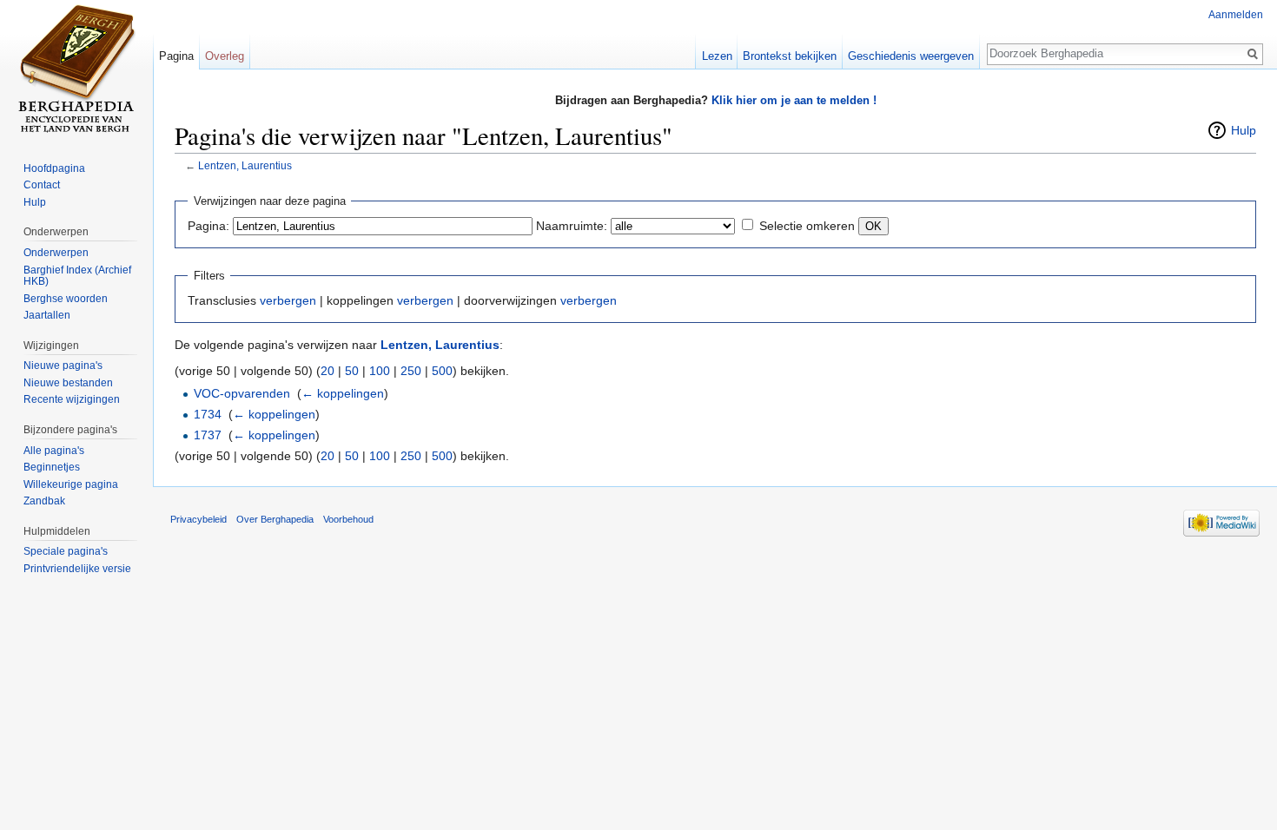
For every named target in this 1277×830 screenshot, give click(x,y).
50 (352, 371)
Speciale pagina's (65, 551)
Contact (41, 185)
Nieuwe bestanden (68, 383)
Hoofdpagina (54, 168)
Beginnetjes (51, 467)
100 (379, 371)
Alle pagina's (53, 451)
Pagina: (208, 226)
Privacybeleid (198, 519)
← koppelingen (342, 393)
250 (410, 371)
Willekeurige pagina (70, 484)
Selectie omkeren (807, 226)
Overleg (224, 56)
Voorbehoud (348, 519)
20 (327, 371)
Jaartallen (46, 315)
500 (442, 371)
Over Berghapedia (275, 519)
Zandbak (44, 501)
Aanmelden (1235, 15)
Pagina (176, 56)
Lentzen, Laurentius (245, 165)
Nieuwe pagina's (63, 365)
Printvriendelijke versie (77, 569)
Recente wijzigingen (71, 399)
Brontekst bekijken (790, 56)
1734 (208, 414)
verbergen (288, 300)
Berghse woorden (65, 299)
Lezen (717, 56)
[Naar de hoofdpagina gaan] (76, 69)
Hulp (1243, 130)
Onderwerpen (56, 253)
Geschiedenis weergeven (911, 56)
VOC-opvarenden (242, 393)
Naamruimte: (571, 226)
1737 (208, 435)
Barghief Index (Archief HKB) (77, 276)
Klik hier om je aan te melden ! (794, 100)
